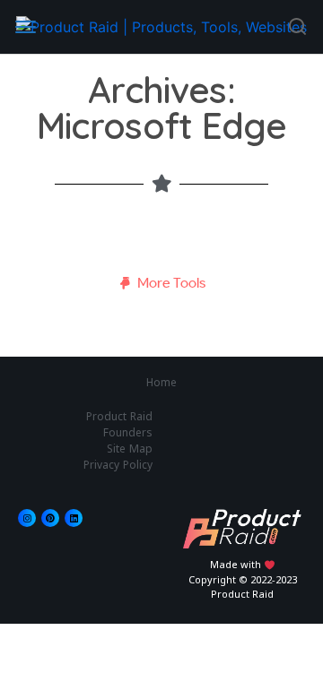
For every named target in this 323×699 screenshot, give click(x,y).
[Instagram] (27, 518)
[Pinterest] (50, 518)
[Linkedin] (74, 518)
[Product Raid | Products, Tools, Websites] (161, 27)
